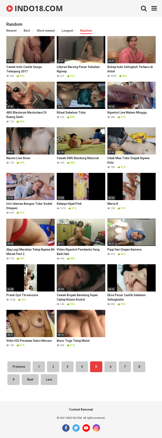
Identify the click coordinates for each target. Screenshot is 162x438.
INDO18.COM (38, 8)
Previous (19, 366)
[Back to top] (148, 425)
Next (30, 379)
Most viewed (46, 30)
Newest (11, 30)
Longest (67, 30)
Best (27, 30)
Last (49, 379)
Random (86, 30)
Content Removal (81, 409)
